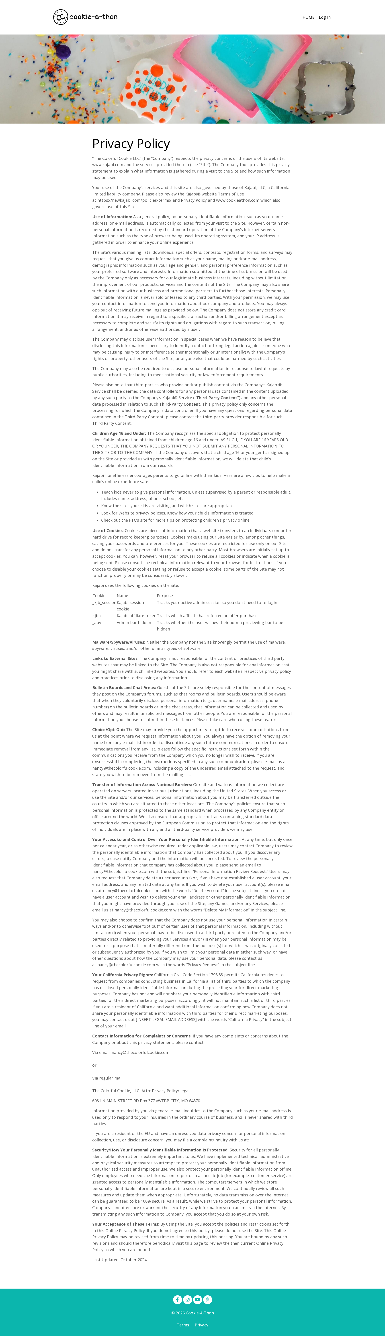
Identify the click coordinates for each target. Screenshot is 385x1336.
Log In (325, 17)
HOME (308, 17)
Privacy (201, 1325)
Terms (183, 1325)
